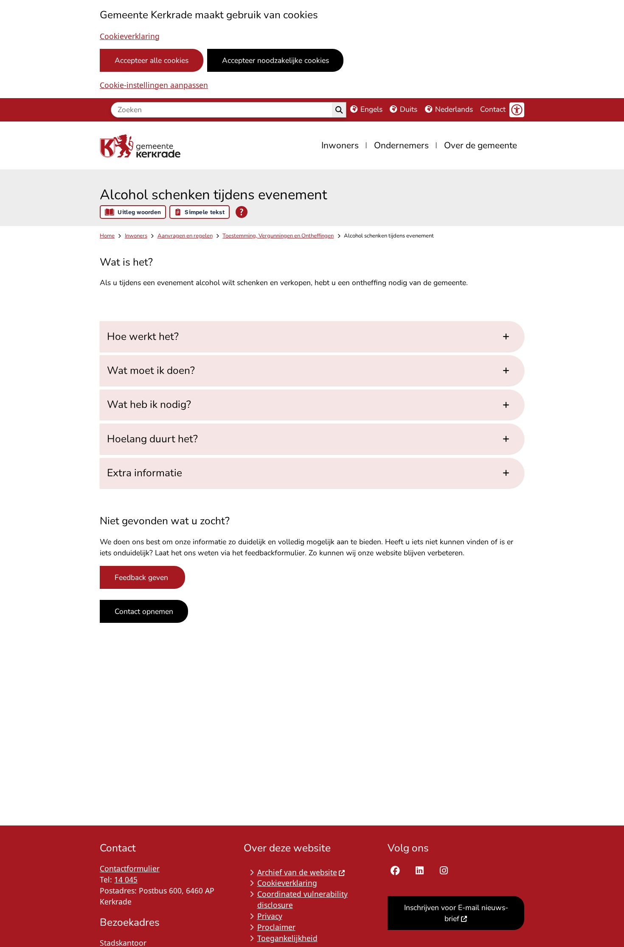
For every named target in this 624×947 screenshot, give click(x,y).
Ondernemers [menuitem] (401, 145)
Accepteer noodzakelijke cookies (275, 60)
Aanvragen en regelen (185, 236)
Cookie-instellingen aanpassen (154, 85)
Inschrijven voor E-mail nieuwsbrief (456, 913)
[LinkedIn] (419, 870)
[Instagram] (443, 870)
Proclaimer (276, 927)
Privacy (269, 916)
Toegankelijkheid (287, 938)
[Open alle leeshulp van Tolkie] (241, 212)
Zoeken (339, 109)
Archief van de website (297, 872)
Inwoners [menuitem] (340, 145)
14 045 (126, 879)
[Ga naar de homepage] (142, 145)
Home (107, 236)
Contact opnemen (144, 611)
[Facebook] (395, 870)
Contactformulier (130, 868)
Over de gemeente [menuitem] (480, 145)
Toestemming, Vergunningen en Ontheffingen (278, 236)
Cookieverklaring (130, 36)
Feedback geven (142, 577)
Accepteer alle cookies (151, 60)
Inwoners (136, 236)
